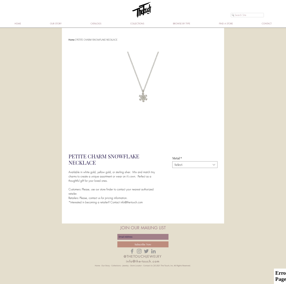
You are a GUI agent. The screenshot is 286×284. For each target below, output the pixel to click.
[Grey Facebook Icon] (132, 251)
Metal (177, 158)
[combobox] (194, 164)
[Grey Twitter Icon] (146, 251)
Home (72, 39)
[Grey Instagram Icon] (139, 251)
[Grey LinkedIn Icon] (153, 251)
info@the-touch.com (143, 261)
